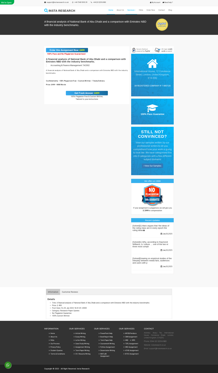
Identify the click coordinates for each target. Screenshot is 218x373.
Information (53, 292)
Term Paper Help (106, 340)
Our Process (55, 344)
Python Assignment (107, 347)
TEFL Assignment (131, 344)
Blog (170, 10)
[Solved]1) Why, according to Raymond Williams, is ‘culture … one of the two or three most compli (150, 244)
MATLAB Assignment (104, 355)
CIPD (133, 340)
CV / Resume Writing (82, 354)
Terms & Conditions (58, 354)
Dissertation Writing (107, 350)
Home (110, 10)
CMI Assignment (131, 337)
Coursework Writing (107, 344)
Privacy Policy (56, 347)
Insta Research (83, 369)
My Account (155, 2)
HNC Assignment (131, 347)
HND (126, 340)
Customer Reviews (70, 292)
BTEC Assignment (132, 354)
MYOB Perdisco (131, 333)
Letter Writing (80, 340)
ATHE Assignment (132, 350)
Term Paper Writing (82, 350)
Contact (161, 10)
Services (130, 10)
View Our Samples (152, 166)
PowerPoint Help (106, 333)
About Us (120, 10)
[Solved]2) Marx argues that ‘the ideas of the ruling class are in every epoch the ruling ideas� (151, 228)
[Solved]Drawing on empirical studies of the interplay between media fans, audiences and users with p (152, 260)
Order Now (150, 10)
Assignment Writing (82, 347)
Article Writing (80, 333)
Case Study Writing (82, 344)
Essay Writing (80, 337)
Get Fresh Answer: (86, 93)
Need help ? (168, 2)
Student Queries (57, 350)
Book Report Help (106, 337)
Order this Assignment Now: (67, 50)
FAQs (141, 10)
